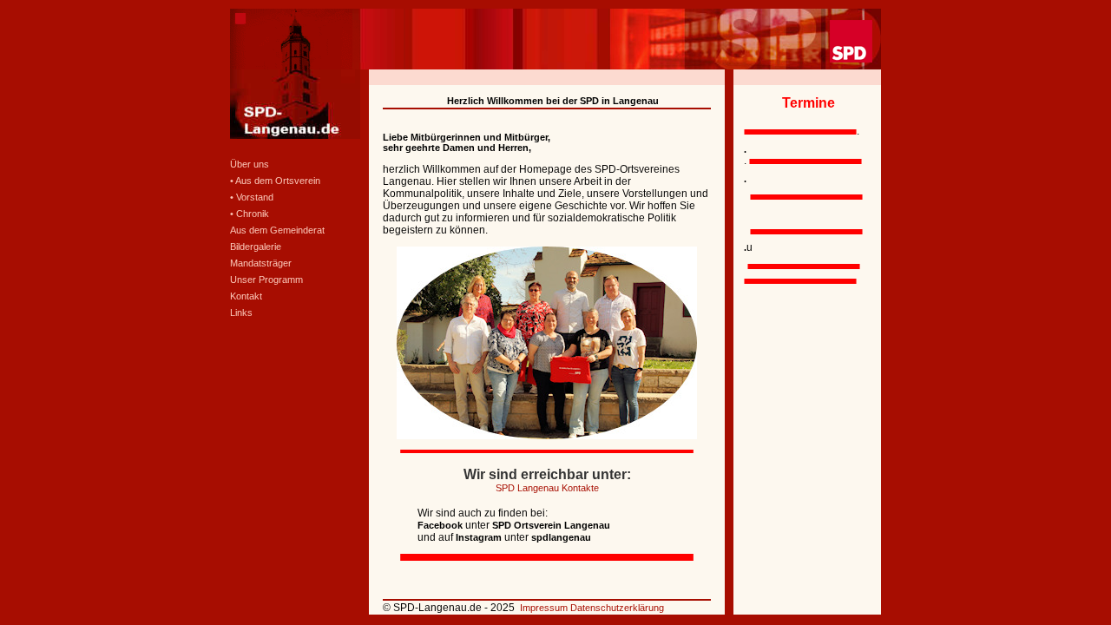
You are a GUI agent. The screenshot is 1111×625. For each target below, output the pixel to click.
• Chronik (249, 213)
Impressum (545, 607)
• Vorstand (251, 197)
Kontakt (246, 296)
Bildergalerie (255, 246)
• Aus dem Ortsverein (275, 180)
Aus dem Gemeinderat (277, 230)
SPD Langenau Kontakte (547, 488)
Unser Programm (266, 279)
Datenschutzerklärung (617, 607)
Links (241, 312)
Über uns (249, 164)
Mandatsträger (261, 263)
